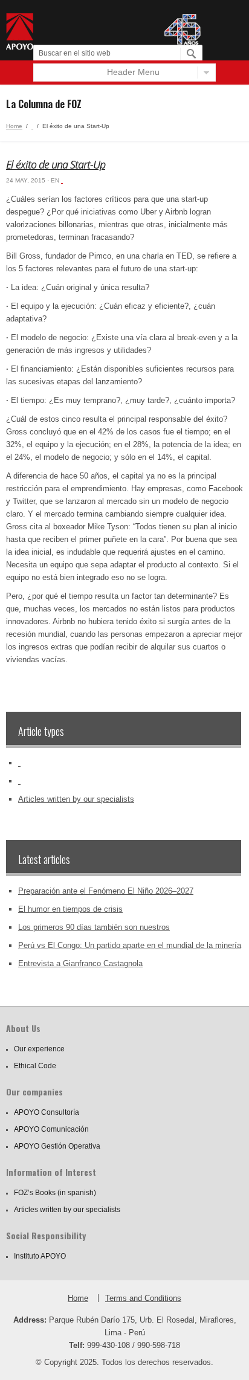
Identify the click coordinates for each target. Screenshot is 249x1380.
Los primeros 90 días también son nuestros (94, 927)
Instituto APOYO (40, 1256)
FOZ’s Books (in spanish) (55, 1192)
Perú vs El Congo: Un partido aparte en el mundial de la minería (129, 945)
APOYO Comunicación (51, 1129)
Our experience (39, 1049)
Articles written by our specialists (76, 799)
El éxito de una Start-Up (55, 164)
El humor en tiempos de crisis (70, 909)
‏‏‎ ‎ (32, 126)
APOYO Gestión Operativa (57, 1146)
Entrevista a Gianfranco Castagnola (80, 963)
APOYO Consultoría (46, 1112)
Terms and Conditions (143, 1298)
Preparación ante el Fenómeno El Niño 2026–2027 (105, 890)
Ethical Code (35, 1066)
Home (14, 126)
